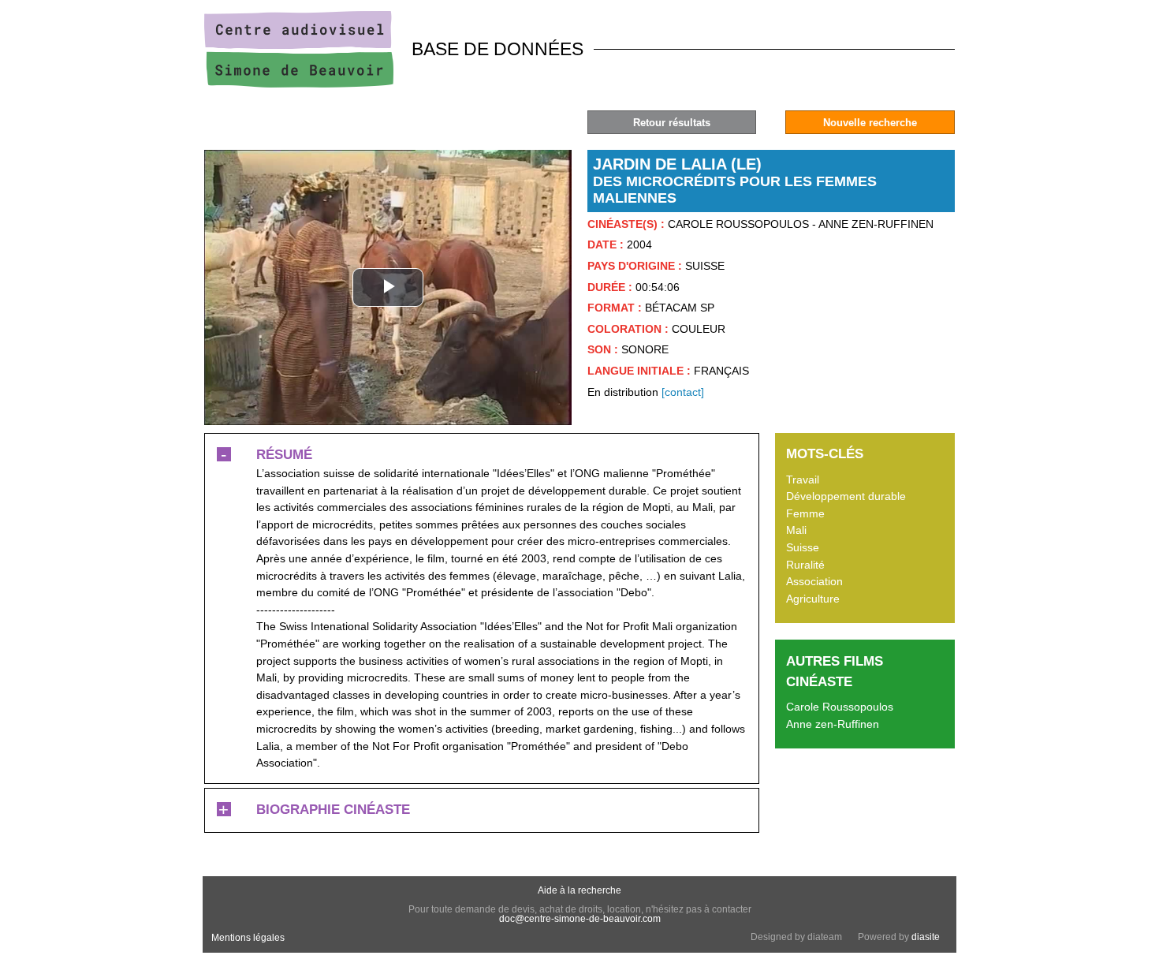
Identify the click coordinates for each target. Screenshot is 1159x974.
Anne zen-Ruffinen (832, 724)
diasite (925, 937)
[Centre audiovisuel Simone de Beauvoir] (298, 83)
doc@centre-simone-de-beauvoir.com (580, 919)
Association (814, 581)
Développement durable (846, 496)
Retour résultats (671, 123)
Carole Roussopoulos (839, 706)
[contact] (682, 392)
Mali (796, 530)
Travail (802, 479)
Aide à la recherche (579, 890)
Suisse (802, 547)
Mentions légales (248, 937)
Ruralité (805, 564)
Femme (805, 513)
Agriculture (813, 598)
